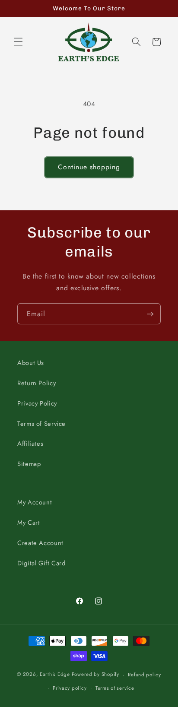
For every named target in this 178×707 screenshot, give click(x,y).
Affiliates (30, 443)
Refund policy (144, 674)
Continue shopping (89, 167)
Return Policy (36, 383)
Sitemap (29, 464)
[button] (18, 42)
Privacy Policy (37, 403)
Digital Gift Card (41, 563)
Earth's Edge (55, 674)
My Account (34, 502)
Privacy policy (69, 688)
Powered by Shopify (95, 674)
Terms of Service (41, 423)
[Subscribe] (150, 313)
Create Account (40, 543)
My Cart (28, 522)
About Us (30, 363)
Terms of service (114, 688)
